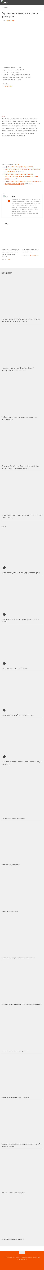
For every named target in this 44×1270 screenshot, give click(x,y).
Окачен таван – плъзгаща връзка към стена (15, 1097)
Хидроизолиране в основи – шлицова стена (15, 1051)
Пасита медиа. (22, 1260)
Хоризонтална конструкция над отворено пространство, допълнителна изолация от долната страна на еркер (22, 169)
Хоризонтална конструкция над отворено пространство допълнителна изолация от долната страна (22, 176)
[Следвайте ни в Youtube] (22, 1264)
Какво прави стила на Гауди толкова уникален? (18, 715)
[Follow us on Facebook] (18, 1264)
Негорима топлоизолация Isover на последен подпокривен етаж (22, 1004)
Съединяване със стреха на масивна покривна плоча (18, 958)
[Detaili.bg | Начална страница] (5, 2)
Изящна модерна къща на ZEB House (14, 668)
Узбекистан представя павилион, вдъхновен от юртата (21, 573)
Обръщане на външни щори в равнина (13, 818)
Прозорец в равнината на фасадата (13, 1239)
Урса (3, 116)
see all (17, 164)
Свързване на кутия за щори (10, 865)
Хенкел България (33, 255)
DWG (8, 20)
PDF (13, 20)
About (6, 84)
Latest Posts (8, 86)
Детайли (5, 7)
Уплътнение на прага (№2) (10, 911)
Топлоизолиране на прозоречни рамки (13, 1193)
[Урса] (14, 114)
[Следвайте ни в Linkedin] (25, 1264)
